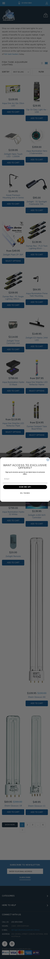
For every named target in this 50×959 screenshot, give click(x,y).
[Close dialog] (48, 459)
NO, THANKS (25, 493)
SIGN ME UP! (25, 487)
